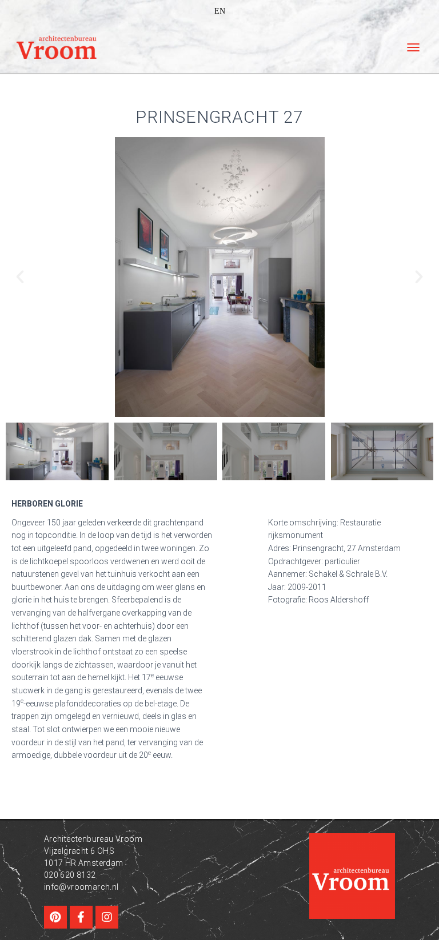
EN (219, 11)
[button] (20, 277)
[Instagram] (106, 917)
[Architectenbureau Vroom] (61, 47)
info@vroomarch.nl (81, 886)
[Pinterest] (55, 917)
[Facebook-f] (81, 917)
